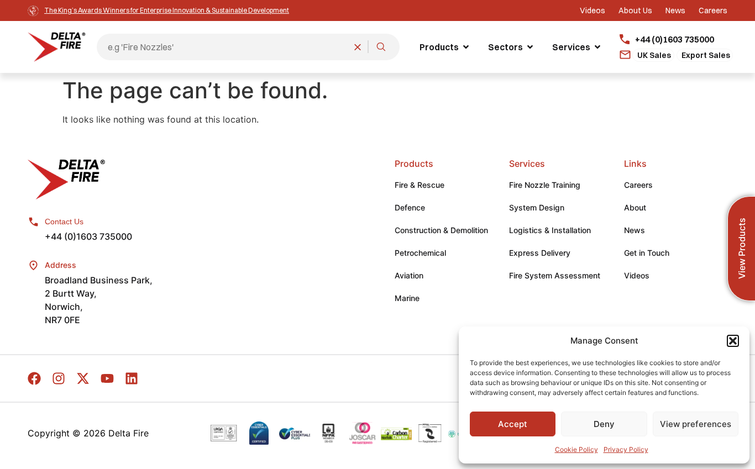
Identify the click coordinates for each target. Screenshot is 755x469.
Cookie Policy (576, 449)
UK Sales (654, 55)
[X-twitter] (83, 378)
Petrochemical (420, 252)
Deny (604, 424)
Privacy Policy (626, 449)
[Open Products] (466, 47)
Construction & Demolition (441, 230)
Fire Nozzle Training (544, 184)
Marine (407, 298)
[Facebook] (34, 378)
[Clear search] (357, 47)
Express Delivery (539, 252)
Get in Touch (646, 252)
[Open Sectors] (530, 47)
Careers (638, 184)
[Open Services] (597, 47)
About (635, 207)
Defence (410, 207)
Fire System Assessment (554, 275)
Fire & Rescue (419, 184)
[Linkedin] (131, 378)
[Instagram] (58, 378)
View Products (741, 248)
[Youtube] (107, 378)
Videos (636, 275)
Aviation (409, 275)
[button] (732, 340)
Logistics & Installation (550, 230)
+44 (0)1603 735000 (88, 236)
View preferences (695, 424)
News (634, 230)
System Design (536, 207)
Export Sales (705, 55)
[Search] (380, 46)
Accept (512, 424)
